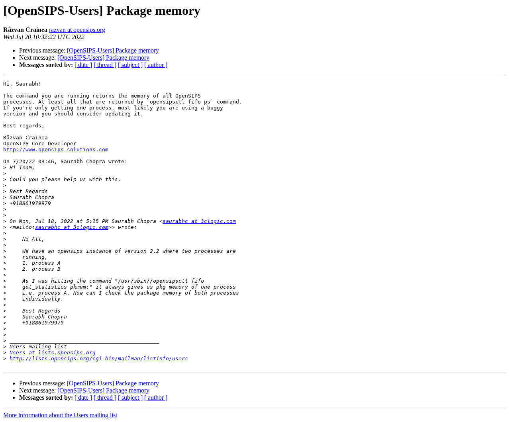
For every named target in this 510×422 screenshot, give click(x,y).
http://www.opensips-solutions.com (55, 149)
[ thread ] (105, 64)
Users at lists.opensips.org (53, 353)
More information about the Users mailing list (60, 415)
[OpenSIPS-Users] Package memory (113, 50)
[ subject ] (130, 64)
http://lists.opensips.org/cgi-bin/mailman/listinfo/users (99, 358)
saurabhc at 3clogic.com (199, 221)
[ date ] (83, 64)
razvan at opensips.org (77, 29)
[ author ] (155, 64)
